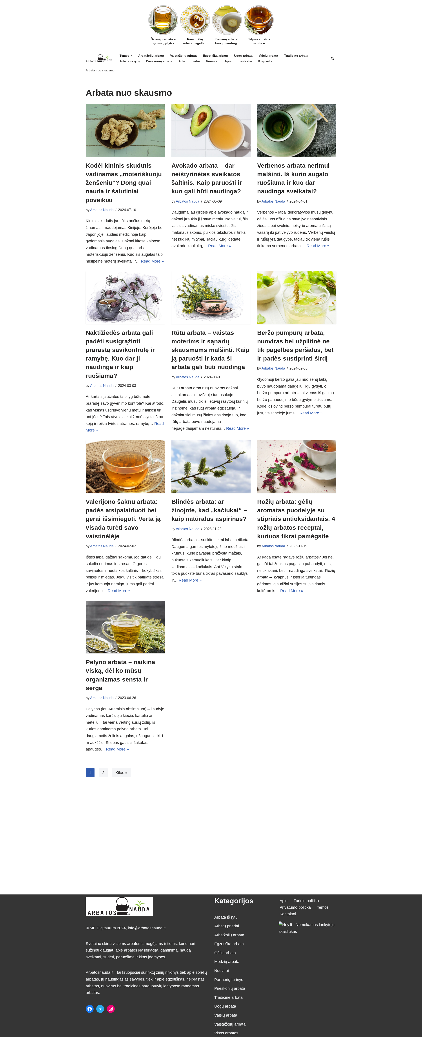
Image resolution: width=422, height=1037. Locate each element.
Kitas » (121, 772)
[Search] (332, 58)
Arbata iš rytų (130, 61)
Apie (228, 61)
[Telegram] (100, 1009)
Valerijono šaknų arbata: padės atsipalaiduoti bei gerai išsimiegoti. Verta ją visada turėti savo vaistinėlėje (123, 519)
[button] (131, 55)
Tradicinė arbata (296, 55)
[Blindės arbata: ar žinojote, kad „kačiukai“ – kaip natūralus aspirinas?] (211, 466)
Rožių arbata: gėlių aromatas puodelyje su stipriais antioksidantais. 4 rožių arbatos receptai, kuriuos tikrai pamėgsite (296, 519)
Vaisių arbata (268, 55)
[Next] (271, 19)
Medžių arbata (226, 961)
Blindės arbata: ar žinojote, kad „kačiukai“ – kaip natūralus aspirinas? (209, 510)
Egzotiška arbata (215, 55)
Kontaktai (245, 61)
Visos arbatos (226, 1033)
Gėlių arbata (225, 953)
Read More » (152, 261)
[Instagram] (111, 1009)
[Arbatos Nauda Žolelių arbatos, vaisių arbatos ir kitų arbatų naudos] (99, 58)
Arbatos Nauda (102, 210)
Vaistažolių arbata (183, 55)
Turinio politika (306, 901)
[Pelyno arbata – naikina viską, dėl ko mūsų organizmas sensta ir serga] (125, 627)
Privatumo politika (295, 907)
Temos (323, 907)
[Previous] (151, 19)
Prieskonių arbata (159, 61)
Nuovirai (212, 61)
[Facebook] (90, 1009)
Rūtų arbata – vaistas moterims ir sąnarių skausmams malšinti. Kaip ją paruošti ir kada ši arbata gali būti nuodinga (210, 350)
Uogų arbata (243, 55)
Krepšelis (265, 61)
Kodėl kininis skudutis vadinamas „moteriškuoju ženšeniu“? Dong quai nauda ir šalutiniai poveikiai (124, 182)
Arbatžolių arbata (151, 55)
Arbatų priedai (189, 61)
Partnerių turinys (228, 979)
